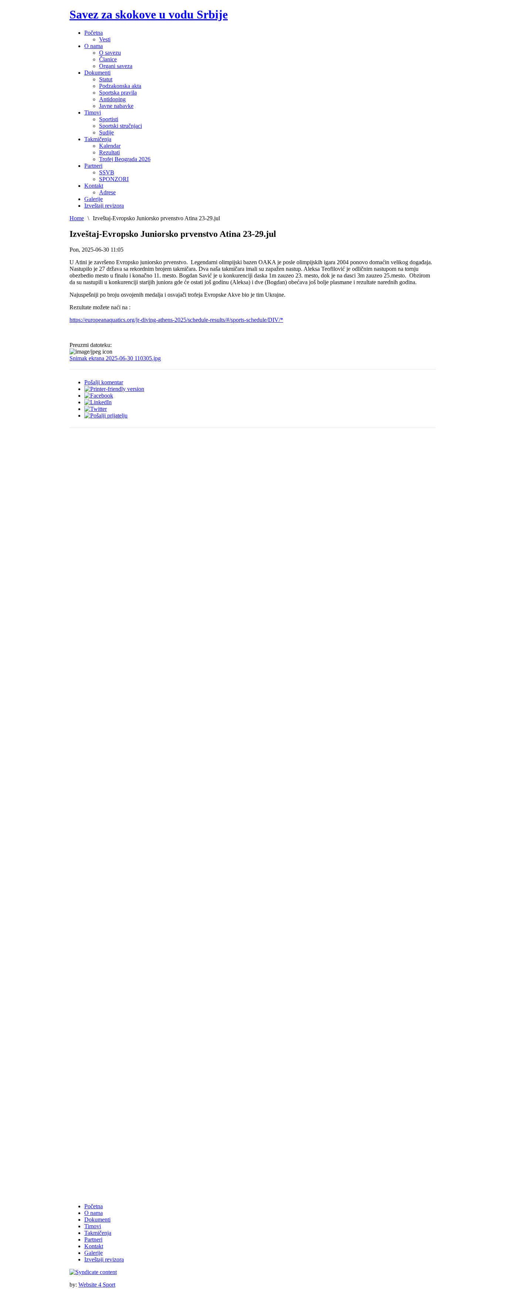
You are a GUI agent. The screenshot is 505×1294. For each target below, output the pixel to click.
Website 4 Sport (96, 1284)
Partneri (93, 1239)
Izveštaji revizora (104, 1259)
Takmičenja (97, 1233)
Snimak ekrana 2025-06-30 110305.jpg (115, 358)
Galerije (93, 1253)
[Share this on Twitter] (95, 409)
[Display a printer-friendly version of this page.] (114, 389)
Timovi (92, 1226)
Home (77, 218)
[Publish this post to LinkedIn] (98, 402)
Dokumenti (97, 1219)
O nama (93, 1213)
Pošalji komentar (103, 382)
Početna (93, 1206)
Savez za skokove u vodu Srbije (149, 14)
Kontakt (93, 1246)
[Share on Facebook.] (98, 395)
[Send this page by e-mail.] (106, 415)
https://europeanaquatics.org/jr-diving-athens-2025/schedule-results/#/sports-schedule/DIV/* (176, 320)
